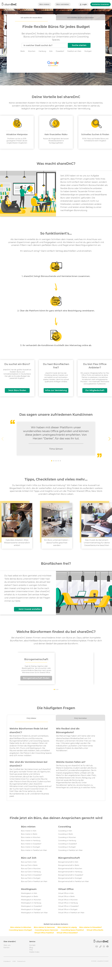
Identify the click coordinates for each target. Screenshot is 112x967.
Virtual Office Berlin (95, 930)
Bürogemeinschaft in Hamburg (70, 872)
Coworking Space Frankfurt (72, 930)
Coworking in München (67, 837)
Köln (51, 51)
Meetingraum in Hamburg (31, 903)
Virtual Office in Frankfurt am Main (71, 913)
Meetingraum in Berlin (29, 896)
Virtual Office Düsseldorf (67, 933)
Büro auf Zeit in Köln (29, 862)
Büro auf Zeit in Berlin (29, 865)
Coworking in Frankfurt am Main (70, 850)
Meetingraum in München (31, 900)
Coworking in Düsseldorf (67, 844)
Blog (31, 948)
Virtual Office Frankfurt (44, 933)
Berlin (22, 51)
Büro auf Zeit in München (31, 869)
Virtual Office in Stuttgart (67, 909)
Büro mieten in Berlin (29, 834)
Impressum (7, 961)
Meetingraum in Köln (29, 893)
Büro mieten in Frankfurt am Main (34, 850)
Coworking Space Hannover (46, 930)
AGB (14, 961)
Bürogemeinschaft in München (70, 869)
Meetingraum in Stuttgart (31, 909)
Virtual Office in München (68, 900)
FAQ (31, 950)
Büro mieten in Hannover (44, 927)
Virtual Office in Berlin (66, 896)
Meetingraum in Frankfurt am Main (34, 913)
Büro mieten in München (30, 837)
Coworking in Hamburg (67, 841)
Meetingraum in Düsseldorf (31, 906)
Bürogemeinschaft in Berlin (68, 865)
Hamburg (42, 51)
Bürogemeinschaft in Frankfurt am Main (73, 881)
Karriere (6, 948)
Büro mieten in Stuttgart (30, 847)
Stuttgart (88, 51)
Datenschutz (21, 961)
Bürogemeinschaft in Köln (68, 862)
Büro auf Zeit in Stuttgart (30, 878)
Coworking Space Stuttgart (20, 930)
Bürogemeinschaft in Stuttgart (70, 878)
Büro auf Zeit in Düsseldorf (31, 875)
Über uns (7, 945)
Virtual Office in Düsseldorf (68, 906)
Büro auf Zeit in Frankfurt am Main (34, 881)
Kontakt (32, 945)
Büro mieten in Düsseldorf (31, 844)
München (31, 51)
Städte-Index (34, 952)
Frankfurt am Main (74, 51)
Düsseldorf (60, 51)
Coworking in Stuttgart (67, 847)
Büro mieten (44, 4)
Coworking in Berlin (65, 834)
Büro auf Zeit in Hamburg (31, 872)
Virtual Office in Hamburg (68, 903)
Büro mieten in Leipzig (67, 927)
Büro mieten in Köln (28, 831)
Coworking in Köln (65, 831)
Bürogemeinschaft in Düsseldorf (70, 875)
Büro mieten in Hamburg (30, 841)
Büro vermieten (62, 4)
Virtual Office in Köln (66, 893)
